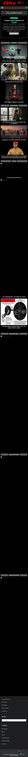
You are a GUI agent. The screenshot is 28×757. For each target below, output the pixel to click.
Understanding (14, 18)
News (3, 731)
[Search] (26, 8)
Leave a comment (21, 24)
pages (3, 734)
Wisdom (4, 743)
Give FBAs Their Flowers (14, 177)
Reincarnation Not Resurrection (14, 82)
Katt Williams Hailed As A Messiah (14, 102)
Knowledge (4, 728)
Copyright (4, 702)
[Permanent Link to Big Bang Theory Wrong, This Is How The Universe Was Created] (14, 312)
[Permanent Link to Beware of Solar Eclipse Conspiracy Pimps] (14, 52)
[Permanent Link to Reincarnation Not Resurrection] (14, 72)
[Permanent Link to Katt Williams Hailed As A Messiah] (14, 92)
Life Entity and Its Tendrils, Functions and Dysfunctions (14, 122)
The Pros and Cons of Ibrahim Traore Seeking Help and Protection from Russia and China (14, 156)
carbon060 (5, 24)
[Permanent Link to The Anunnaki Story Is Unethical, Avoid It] (14, 237)
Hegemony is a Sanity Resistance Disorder (14, 140)
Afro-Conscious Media (17, 755)
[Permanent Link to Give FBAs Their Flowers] (14, 169)
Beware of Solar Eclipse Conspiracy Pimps (14, 61)
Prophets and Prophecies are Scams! (14, 21)
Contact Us (4, 711)
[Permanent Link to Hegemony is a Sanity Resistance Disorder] (14, 132)
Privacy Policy (5, 708)
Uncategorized (5, 737)
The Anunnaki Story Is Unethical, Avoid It (14, 297)
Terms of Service (6, 699)
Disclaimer (4, 705)
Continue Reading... (14, 33)
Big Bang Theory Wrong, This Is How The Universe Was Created (14, 327)
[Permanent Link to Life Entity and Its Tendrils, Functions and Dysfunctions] (14, 114)
